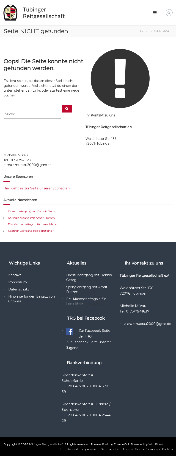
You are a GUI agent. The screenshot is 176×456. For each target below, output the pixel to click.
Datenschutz (18, 289)
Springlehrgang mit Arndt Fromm (31, 218)
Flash (105, 444)
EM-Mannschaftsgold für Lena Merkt (33, 224)
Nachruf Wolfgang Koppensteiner (31, 230)
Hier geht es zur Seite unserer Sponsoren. (36, 188)
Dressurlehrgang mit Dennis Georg (32, 211)
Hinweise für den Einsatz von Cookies (147, 449)
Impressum (17, 282)
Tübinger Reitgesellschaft (46, 444)
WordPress (155, 444)
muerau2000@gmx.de (33, 165)
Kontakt (14, 275)
